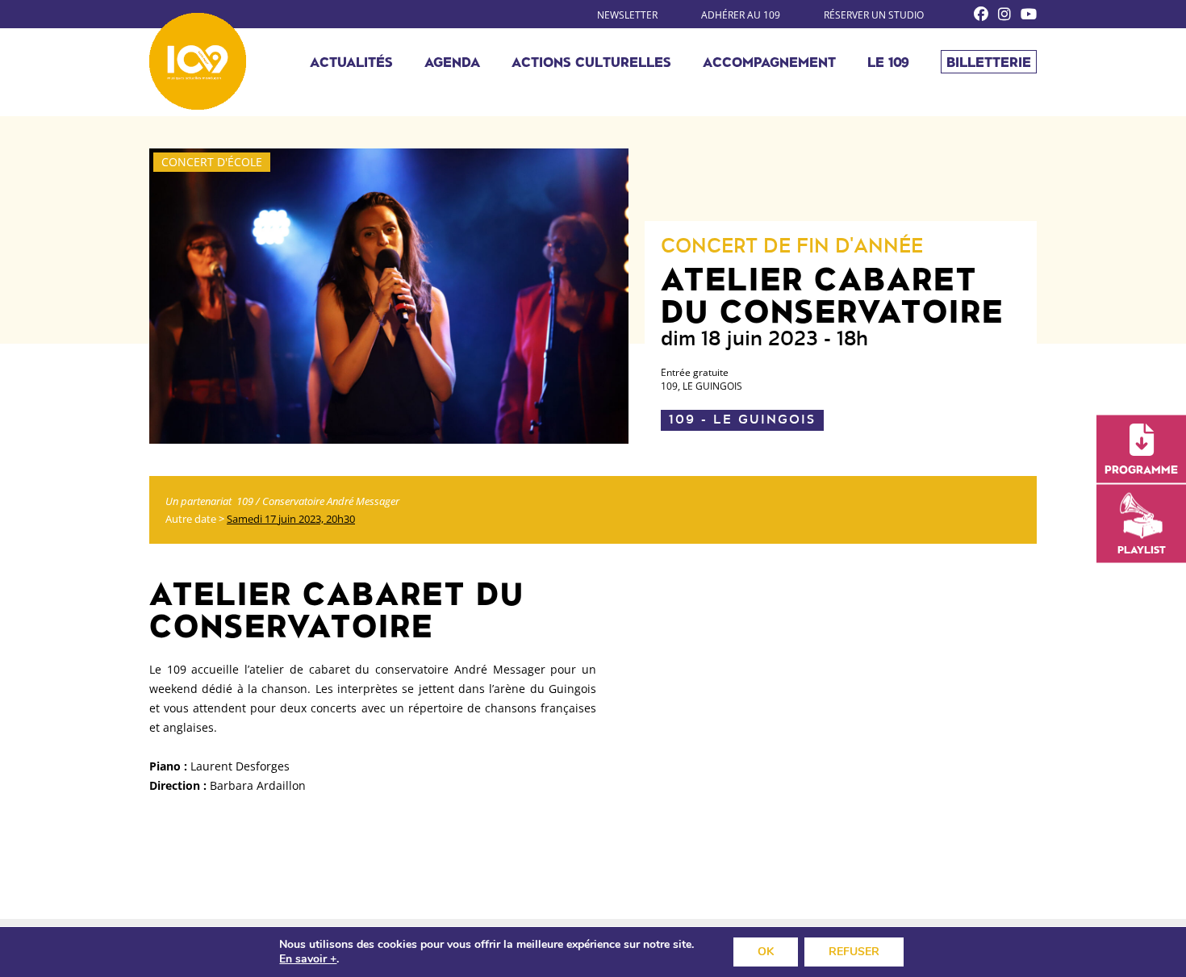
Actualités (351, 61)
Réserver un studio (874, 15)
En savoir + (307, 959)
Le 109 (888, 61)
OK (766, 951)
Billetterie (988, 61)
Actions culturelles (591, 61)
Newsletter (627, 15)
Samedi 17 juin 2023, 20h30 (291, 518)
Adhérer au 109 (740, 15)
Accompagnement (769, 61)
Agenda (452, 61)
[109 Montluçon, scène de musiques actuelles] (197, 61)
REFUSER (854, 951)
